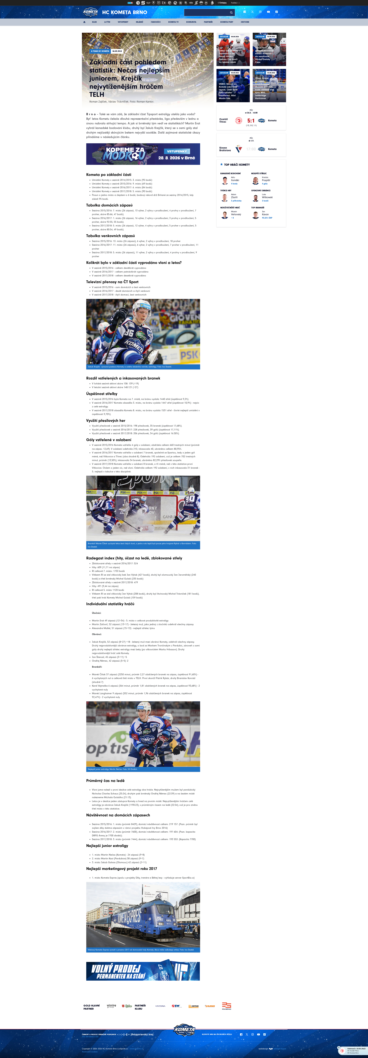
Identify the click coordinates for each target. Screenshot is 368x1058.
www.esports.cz (136, 1049)
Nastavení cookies (90, 1052)
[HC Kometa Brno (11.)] (190, 3)
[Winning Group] (108, 1006)
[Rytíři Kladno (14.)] (206, 3)
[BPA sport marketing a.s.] (193, 1006)
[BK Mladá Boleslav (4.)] (153, 3)
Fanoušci (156, 22)
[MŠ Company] (226, 1006)
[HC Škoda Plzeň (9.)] (180, 3)
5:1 (251, 120)
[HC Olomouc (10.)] (185, 3)
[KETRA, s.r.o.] (176, 1006)
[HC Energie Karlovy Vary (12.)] (196, 3)
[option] (160, 1006)
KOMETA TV (173, 22)
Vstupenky (123, 22)
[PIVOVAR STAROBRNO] (124, 1006)
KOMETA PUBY (226, 22)
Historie (245, 22)
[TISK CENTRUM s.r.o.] (160, 1006)
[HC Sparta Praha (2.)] (143, 3)
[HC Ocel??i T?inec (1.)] (138, 3)
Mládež (139, 22)
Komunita (191, 22)
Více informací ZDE (90, 1037)
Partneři (208, 22)
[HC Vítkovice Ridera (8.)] (175, 3)
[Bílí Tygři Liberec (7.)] (169, 3)
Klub (94, 22)
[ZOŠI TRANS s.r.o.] (210, 1004)
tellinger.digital (280, 1049)
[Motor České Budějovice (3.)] (148, 3)
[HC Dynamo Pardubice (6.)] (163, 3)
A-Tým (107, 22)
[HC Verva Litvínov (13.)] (201, 3)
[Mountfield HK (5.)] (158, 3)
